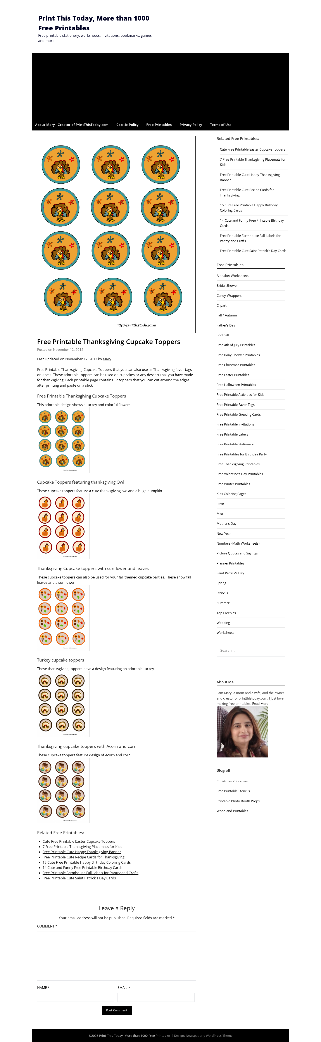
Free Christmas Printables (236, 365)
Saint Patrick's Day (230, 573)
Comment (47, 926)
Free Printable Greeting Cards (239, 414)
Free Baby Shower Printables (238, 355)
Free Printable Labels (232, 434)
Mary (107, 359)
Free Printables (159, 124)
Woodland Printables (232, 811)
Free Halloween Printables (236, 384)
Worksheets (225, 632)
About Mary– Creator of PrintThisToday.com (72, 124)
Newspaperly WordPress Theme (209, 1035)
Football (223, 335)
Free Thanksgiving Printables (238, 464)
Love (220, 503)
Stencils (222, 593)
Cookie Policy (127, 124)
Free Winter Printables (233, 484)
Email (123, 987)
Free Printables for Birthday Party (242, 454)
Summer (223, 603)
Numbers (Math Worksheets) (238, 543)
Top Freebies (226, 613)
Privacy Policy (191, 124)
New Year (224, 533)
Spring (221, 583)
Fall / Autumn (227, 315)
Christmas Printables (232, 781)
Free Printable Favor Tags (236, 404)
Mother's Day (226, 523)
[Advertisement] (160, 85)
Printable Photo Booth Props (238, 801)
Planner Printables (230, 563)
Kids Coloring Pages (231, 493)
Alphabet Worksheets (233, 275)
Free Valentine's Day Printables (240, 474)
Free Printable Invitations (235, 424)
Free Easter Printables (233, 375)
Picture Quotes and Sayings (237, 553)
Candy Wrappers (229, 295)
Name (43, 987)
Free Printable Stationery (235, 444)
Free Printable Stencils (233, 791)
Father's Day (226, 325)
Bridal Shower (227, 285)
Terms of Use (221, 124)
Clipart (221, 305)
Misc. (220, 513)
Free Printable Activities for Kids (240, 394)
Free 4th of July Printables (236, 345)
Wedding (223, 622)
